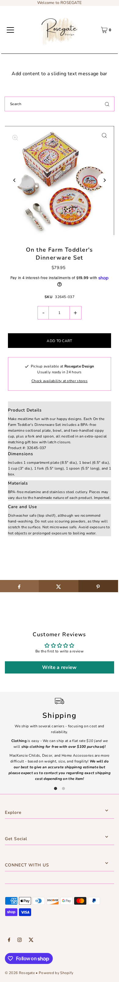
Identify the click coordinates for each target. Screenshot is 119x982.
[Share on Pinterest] (98, 586)
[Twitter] (31, 941)
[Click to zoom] (104, 135)
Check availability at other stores (59, 380)
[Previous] (15, 180)
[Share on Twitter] (58, 586)
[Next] (104, 180)
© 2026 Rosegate (20, 972)
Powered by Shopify (56, 972)
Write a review (59, 667)
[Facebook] (9, 941)
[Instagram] (19, 941)
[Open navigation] (10, 30)
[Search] (107, 104)
